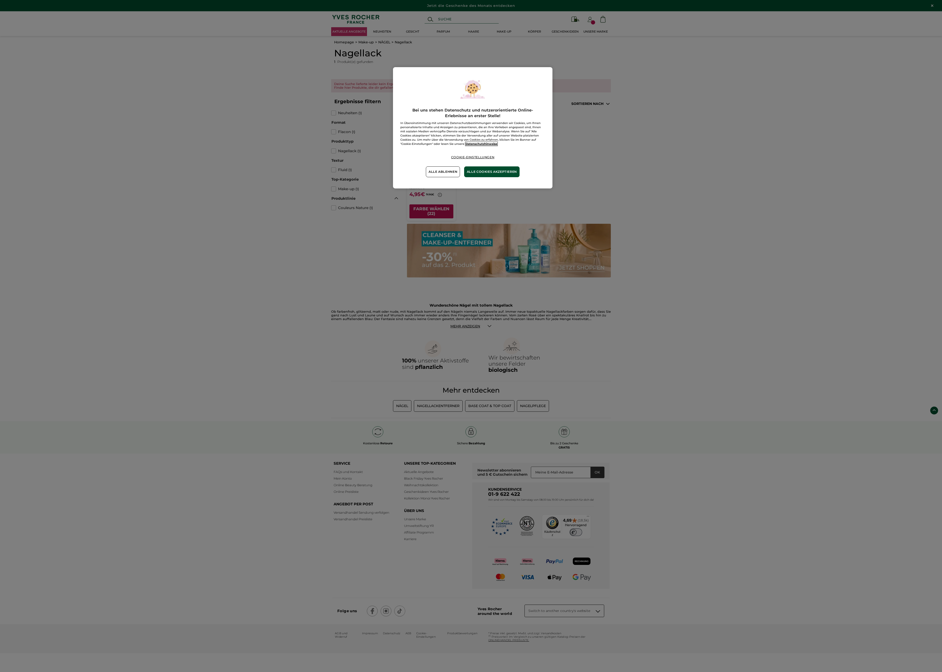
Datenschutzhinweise (481, 144)
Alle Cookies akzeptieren (492, 172)
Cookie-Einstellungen (473, 157)
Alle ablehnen (443, 172)
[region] (472, 127)
